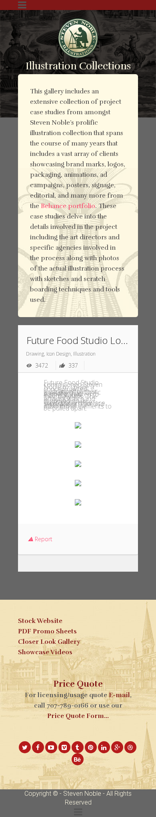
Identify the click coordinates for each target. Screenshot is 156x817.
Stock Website (40, 621)
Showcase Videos (45, 652)
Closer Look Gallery (49, 642)
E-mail (119, 695)
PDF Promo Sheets (47, 631)
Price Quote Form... (78, 716)
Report (42, 539)
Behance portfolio (68, 206)
